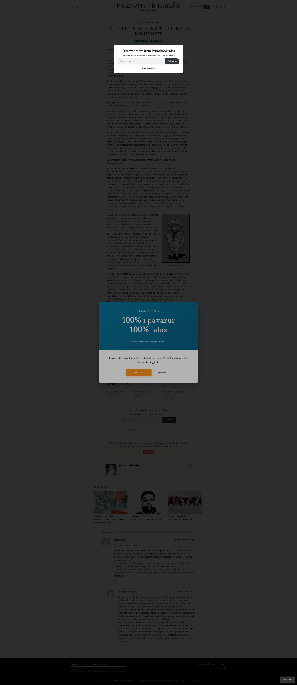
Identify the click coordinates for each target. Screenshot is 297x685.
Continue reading (148, 68)
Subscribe (172, 61)
